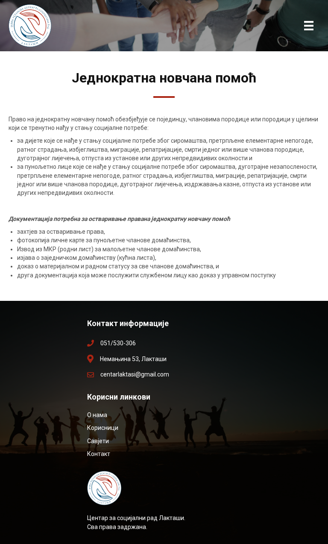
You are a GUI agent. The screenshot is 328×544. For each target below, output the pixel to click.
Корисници (102, 427)
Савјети (98, 441)
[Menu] (308, 25)
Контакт (98, 453)
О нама (97, 415)
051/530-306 (118, 343)
